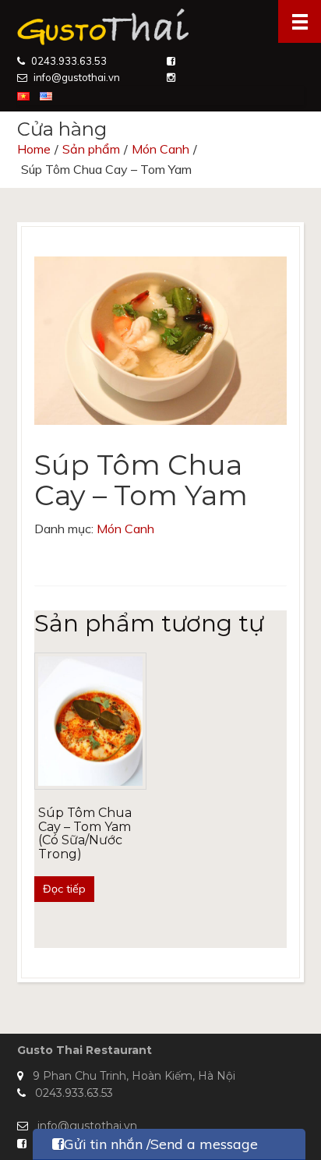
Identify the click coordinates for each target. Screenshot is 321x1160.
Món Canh (160, 149)
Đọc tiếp (64, 889)
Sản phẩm (91, 149)
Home (34, 149)
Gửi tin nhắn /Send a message (161, 1144)
